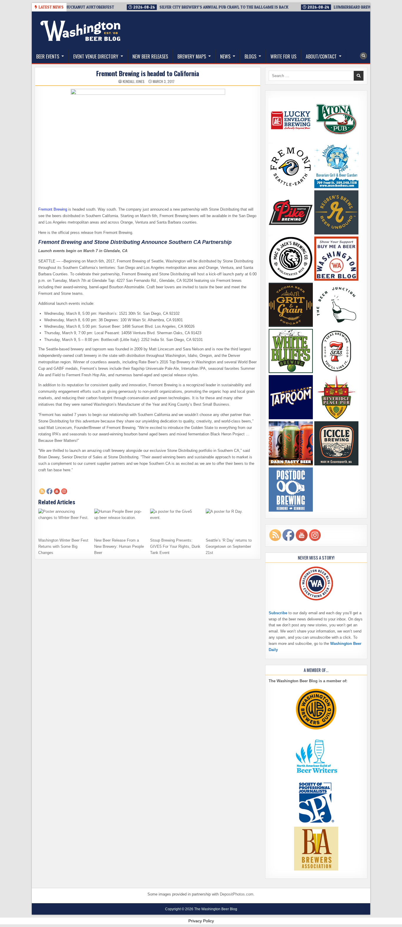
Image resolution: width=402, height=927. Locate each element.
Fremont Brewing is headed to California (147, 73)
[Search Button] (363, 55)
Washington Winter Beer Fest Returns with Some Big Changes (63, 546)
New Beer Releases (150, 56)
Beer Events (47, 56)
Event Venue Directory (95, 56)
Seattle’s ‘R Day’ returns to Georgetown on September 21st (229, 546)
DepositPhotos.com (236, 894)
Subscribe (278, 613)
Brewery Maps (191, 56)
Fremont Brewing (52, 209)
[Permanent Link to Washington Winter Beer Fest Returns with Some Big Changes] (64, 521)
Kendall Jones (133, 81)
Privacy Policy (201, 920)
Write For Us (283, 56)
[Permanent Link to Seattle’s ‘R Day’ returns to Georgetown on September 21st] (231, 521)
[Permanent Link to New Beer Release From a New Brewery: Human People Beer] (120, 521)
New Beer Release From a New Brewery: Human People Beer (119, 546)
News (225, 56)
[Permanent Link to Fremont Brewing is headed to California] (147, 140)
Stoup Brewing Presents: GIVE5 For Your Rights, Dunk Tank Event (175, 546)
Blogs (250, 56)
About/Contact (321, 56)
